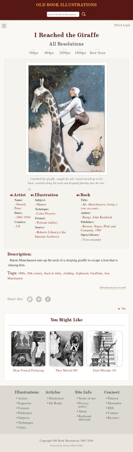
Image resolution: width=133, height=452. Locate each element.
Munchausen (15, 278)
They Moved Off (66, 370)
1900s (21, 273)
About (83, 411)
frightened (82, 273)
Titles (22, 427)
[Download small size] (29, 189)
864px (49, 53)
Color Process (46, 213)
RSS (111, 408)
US (18, 226)
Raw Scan (98, 53)
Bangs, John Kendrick (97, 217)
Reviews (113, 417)
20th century (34, 273)
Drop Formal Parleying (28, 370)
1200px (64, 53)
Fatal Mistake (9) (104, 370)
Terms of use (87, 398)
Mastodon (114, 403)
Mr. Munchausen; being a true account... (99, 206)
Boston (87, 226)
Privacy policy (84, 404)
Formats (23, 408)
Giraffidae (96, 273)
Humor (41, 204)
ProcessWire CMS (73, 445)
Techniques (25, 422)
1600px (80, 53)
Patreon (113, 398)
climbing (68, 273)
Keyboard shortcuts (85, 417)
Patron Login (122, 25)
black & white (52, 273)
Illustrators (56, 398)
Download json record (113, 287)
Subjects (24, 417)
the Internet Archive (50, 234)
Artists (22, 398)
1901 (98, 230)
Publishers (25, 413)
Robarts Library (47, 232)
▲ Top (122, 308)
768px (33, 53)
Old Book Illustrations (66, 440)
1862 (19, 217)
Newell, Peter (20, 206)
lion (107, 273)
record (94, 239)
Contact (113, 413)
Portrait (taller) (47, 222)
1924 (27, 217)
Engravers (24, 403)
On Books (55, 403)
